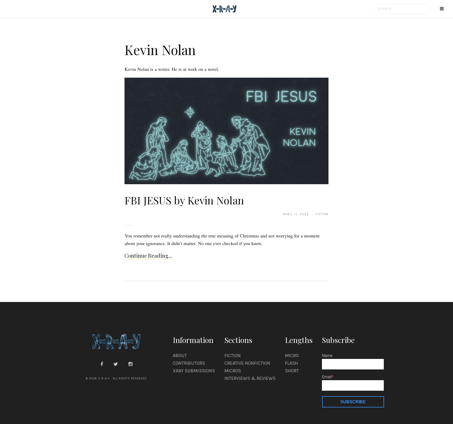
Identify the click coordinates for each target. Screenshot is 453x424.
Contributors (189, 363)
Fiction (232, 355)
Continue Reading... (148, 255)
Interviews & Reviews (250, 378)
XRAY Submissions (194, 371)
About (180, 355)
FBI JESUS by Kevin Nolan (184, 200)
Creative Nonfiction (247, 363)
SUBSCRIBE (353, 402)
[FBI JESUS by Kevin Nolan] (226, 130)
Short (292, 371)
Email (327, 377)
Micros (232, 371)
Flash (291, 363)
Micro (292, 355)
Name (327, 356)
